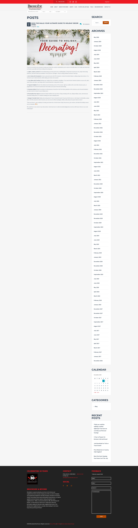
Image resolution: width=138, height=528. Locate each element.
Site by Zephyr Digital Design (67, 524)
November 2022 (98, 132)
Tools (91, 7)
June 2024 (96, 59)
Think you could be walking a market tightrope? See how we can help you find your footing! (100, 429)
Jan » (98, 392)
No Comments (86, 24)
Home (51, 7)
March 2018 (97, 296)
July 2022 (96, 145)
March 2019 (97, 248)
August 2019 (97, 231)
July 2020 (96, 201)
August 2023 (97, 97)
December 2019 (98, 214)
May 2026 (96, 37)
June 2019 (96, 240)
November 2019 (98, 218)
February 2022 (98, 149)
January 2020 (97, 210)
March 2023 (97, 115)
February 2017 (98, 352)
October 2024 (97, 46)
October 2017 (97, 317)
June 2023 (96, 106)
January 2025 (97, 41)
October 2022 (97, 136)
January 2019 (97, 257)
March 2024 (97, 72)
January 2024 (97, 80)
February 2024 (98, 76)
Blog (76, 7)
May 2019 (96, 244)
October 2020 (97, 188)
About (56, 7)
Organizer (107, 1)
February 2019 (98, 253)
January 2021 (97, 179)
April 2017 (96, 343)
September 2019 (98, 227)
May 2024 (96, 63)
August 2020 (97, 197)
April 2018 (96, 292)
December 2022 (98, 128)
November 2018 (98, 266)
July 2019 (96, 235)
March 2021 (97, 175)
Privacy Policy (53, 524)
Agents (71, 7)
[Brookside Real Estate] (35, 7)
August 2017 (97, 326)
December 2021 (98, 154)
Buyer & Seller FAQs (83, 7)
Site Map (58, 524)
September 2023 (98, 93)
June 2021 (96, 171)
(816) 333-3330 (80, 474)
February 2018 (98, 300)
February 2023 (98, 119)
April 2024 (96, 67)
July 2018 (96, 279)
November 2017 (98, 313)
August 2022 (97, 141)
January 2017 (97, 356)
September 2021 (98, 162)
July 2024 (96, 54)
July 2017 (96, 330)
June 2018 (96, 283)
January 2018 (97, 304)
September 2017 (98, 322)
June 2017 (96, 335)
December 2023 (98, 84)
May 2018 (96, 287)
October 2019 (97, 223)
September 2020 (98, 192)
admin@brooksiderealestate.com (70, 477)
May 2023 (96, 110)
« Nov (95, 392)
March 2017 (97, 348)
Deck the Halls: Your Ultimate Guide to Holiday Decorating (54, 24)
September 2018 (98, 274)
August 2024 (97, 50)
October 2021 (97, 158)
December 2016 (98, 361)
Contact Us (107, 7)
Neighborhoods (99, 7)
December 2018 (98, 261)
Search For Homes (63, 7)
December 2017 (98, 309)
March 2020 (97, 205)
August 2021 (97, 166)
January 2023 (97, 123)
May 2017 (96, 339)
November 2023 (98, 89)
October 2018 (97, 270)
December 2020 (98, 184)
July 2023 (96, 102)
